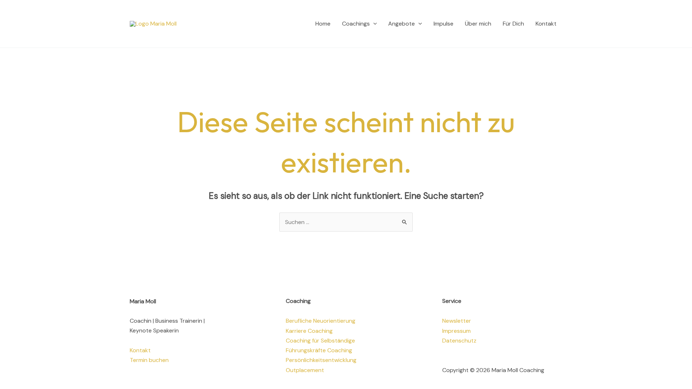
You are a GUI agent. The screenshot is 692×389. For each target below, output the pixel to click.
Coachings (356, 23)
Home (323, 23)
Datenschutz (459, 340)
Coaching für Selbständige (320, 340)
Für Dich (513, 23)
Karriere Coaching (309, 331)
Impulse (443, 23)
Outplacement (305, 370)
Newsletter (456, 321)
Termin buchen (149, 360)
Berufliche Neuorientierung (320, 321)
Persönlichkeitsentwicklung (321, 360)
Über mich (478, 23)
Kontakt (546, 23)
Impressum (456, 331)
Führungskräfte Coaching (319, 350)
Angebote (401, 23)
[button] (373, 23)
